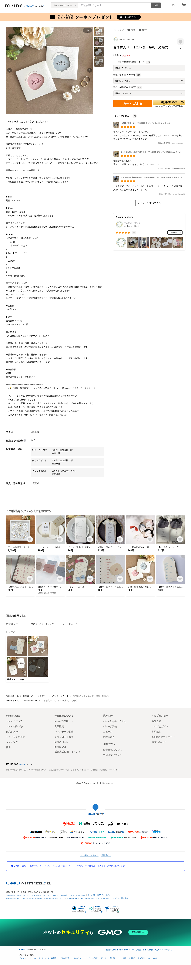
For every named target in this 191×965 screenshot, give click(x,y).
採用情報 (103, 770)
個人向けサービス (144, 958)
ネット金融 (122, 958)
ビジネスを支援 (64, 958)
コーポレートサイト (89, 855)
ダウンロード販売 (64, 737)
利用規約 (156, 731)
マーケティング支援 (91, 958)
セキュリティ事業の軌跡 (120, 898)
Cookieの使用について (38, 770)
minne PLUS (61, 742)
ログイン (173, 5)
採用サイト (106, 855)
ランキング (12, 742)
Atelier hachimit (126, 39)
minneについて (14, 721)
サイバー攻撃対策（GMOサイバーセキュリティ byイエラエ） (43, 898)
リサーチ (104, 958)
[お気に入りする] (180, 41)
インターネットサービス (27, 958)
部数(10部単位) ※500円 (124, 87)
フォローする (175, 232)
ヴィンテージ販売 (64, 731)
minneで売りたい (63, 721)
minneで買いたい (15, 726)
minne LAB (60, 746)
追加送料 (64, 450)
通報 (144, 30)
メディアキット (114, 770)
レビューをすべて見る (149, 203)
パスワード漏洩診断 (60, 895)
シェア (120, 30)
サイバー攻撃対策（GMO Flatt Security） (81, 898)
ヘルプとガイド (160, 726)
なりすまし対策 (103, 898)
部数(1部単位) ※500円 (124, 74)
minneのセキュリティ (163, 737)
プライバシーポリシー (80, 770)
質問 (133, 30)
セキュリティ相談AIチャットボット (100, 895)
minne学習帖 (110, 726)
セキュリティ (76, 958)
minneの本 (108, 737)
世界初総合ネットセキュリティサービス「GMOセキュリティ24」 (28, 895)
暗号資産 (132, 958)
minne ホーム (12, 696)
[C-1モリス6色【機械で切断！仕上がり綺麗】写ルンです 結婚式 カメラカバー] (148, 156)
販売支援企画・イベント (67, 751)
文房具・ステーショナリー (43, 624)
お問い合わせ (159, 742)
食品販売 (59, 726)
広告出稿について (112, 749)
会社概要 (94, 770)
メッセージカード (68, 624)
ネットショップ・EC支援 (47, 958)
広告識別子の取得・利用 (59, 770)
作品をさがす (13, 731)
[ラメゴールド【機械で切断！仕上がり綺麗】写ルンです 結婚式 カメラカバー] (147, 181)
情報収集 (112, 958)
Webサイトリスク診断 (77, 895)
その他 (155, 958)
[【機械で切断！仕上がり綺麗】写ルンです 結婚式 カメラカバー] (142, 127)
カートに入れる (132, 103)
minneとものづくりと (114, 721)
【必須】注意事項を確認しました (129, 62)
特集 (8, 747)
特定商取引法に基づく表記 (16, 770)
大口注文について (112, 755)
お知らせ (156, 721)
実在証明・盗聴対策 (12, 898)
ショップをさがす (15, 737)
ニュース (108, 731)
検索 (156, 5)
